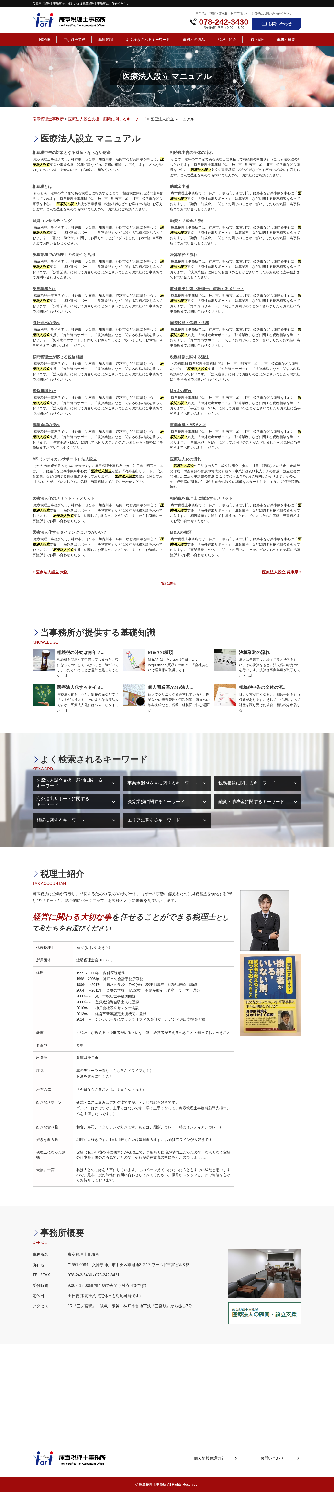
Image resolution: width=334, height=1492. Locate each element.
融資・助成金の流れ (187, 221)
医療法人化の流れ (185, 459)
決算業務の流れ (183, 255)
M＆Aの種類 (181, 532)
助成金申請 (179, 186)
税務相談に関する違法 (189, 357)
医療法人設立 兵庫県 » (281, 572)
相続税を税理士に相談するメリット (201, 498)
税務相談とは (44, 391)
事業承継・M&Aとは (188, 425)
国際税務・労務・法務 (189, 323)
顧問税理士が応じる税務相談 (58, 357)
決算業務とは (44, 289)
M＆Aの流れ (181, 391)
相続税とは (42, 186)
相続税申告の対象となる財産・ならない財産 (72, 152)
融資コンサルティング (52, 221)
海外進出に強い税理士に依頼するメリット (207, 289)
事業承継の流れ (46, 425)
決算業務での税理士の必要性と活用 (64, 255)
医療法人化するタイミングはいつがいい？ (70, 532)
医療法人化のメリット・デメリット (64, 498)
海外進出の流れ (46, 323)
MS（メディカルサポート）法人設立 (65, 459)
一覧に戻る (167, 583)
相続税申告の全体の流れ (191, 152)
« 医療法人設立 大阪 (50, 572)
